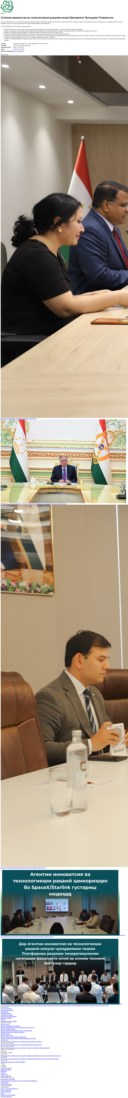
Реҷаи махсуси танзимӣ (8, 1079)
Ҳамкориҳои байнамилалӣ (8, 1016)
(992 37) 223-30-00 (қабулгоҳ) (9, 1088)
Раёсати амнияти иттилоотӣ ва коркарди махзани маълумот (18, 1038)
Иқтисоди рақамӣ (6, 1018)
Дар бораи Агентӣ (6, 1068)
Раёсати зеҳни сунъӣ (7, 1035)
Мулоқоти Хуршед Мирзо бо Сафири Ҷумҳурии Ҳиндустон (18, 418)
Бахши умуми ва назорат (8, 1029)
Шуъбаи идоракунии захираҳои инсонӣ (12, 1032)
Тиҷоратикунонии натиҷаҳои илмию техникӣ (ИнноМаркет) (19, 1081)
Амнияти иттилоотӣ (7, 1015)
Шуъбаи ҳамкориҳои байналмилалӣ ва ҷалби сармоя (16, 1030)
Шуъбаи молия (5, 1033)
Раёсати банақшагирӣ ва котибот (10, 1026)
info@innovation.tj (18, 51)
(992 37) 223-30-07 (6, 1090)
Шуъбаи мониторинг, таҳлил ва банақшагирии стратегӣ (17, 1027)
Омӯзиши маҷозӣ (6, 1084)
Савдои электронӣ (6, 1008)
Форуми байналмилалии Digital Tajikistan (13, 1062)
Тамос (2, 1093)
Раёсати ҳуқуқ (5, 1024)
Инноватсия (4, 1012)
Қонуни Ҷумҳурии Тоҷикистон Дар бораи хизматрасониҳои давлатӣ (21, 1041)
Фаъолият (4, 1071)
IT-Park (3, 1019)
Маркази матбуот (6, 1070)
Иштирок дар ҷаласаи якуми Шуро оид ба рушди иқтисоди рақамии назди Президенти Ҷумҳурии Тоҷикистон (33, 504)
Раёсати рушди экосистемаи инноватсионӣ (13, 1037)
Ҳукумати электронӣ (7, 1010)
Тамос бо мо (4, 1074)
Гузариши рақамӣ (6, 1013)
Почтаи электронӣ (6, 1096)
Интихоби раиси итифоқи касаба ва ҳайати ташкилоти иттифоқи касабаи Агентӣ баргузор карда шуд (31, 1055)
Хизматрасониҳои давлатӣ (9, 1021)
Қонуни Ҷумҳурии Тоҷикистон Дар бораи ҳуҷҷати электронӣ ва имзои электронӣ (25, 1048)
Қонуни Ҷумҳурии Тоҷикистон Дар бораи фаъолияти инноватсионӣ (21, 1044)
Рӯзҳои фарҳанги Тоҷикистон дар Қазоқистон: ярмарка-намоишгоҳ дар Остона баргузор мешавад (30, 1059)
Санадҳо (3, 1073)
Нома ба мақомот (6, 1076)
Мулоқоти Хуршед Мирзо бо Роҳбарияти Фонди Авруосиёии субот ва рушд (23, 868)
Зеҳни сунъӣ (4, 1082)
